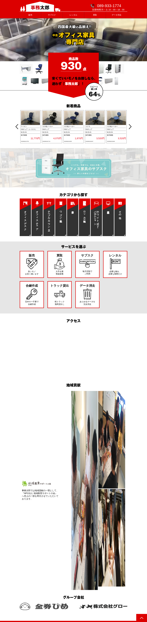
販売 (30, 15)
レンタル (73, 15)
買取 (95, 15)
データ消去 (116, 15)
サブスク (52, 15)
